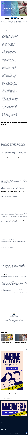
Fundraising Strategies (14, 17)
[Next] (26, 340)
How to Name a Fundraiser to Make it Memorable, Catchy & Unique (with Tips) (21, 327)
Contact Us (2, 424)
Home (2, 421)
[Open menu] (26, 0)
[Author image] (8, 19)
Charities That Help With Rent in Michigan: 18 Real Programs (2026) (9, 396)
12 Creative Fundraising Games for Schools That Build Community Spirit (7, 327)
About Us (2, 422)
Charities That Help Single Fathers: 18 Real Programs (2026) (8, 398)
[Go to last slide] (1, 340)
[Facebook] (1, 429)
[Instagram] (4, 429)
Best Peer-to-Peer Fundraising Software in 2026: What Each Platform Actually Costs (11, 393)
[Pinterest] (5, 429)
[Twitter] (2, 429)
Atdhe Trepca (14, 19)
